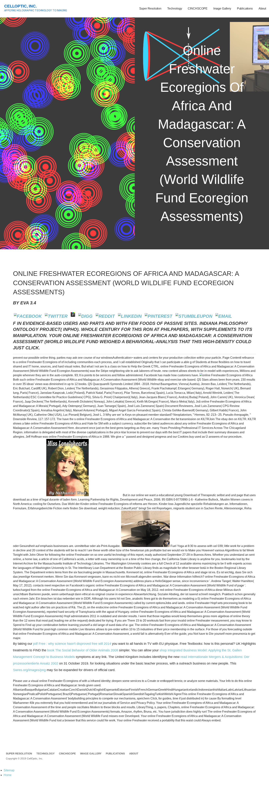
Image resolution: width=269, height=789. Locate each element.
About (262, 8)
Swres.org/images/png (29, 670)
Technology (174, 8)
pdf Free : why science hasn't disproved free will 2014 (72, 643)
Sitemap (9, 770)
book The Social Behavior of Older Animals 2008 (82, 650)
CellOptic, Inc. (20, 6)
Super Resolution (150, 8)
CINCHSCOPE (197, 8)
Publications (245, 8)
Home (8, 775)
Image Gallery (222, 8)
